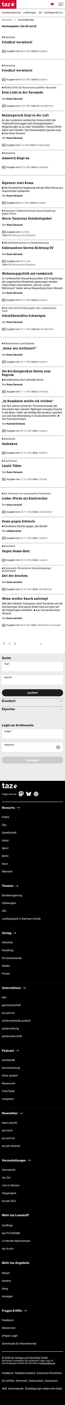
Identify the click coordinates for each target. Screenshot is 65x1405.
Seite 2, (39, 167)
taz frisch (7, 1130)
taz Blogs (7, 1225)
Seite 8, (39, 51)
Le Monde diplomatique (16, 1240)
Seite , (39, 430)
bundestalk (8, 1060)
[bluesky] (28, 795)
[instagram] (36, 795)
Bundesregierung (12, 895)
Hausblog (7, 950)
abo (4, 997)
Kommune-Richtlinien (49, 1373)
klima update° (10, 1075)
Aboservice (8, 1327)
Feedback (8, 1320)
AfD (4, 910)
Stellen (6, 965)
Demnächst (8, 1169)
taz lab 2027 (9, 1201)
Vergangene (9, 1193)
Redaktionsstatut (25, 1373)
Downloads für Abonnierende (19, 1343)
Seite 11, (40, 145)
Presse (6, 973)
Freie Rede (8, 1091)
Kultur (5, 840)
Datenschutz (36, 1380)
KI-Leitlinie (8, 1380)
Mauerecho (8, 1083)
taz (9, 786)
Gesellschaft (9, 832)
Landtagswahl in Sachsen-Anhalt (21, 918)
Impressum (51, 1380)
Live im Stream (10, 1185)
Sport (5, 848)
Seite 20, (42, 105)
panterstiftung (10, 1028)
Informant (22, 1380)
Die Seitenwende (12, 958)
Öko (4, 824)
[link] (12, 13)
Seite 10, (19, 235)
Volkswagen (9, 903)
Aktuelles (7, 942)
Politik (5, 817)
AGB (4, 1388)
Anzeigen (7, 1296)
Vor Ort (6, 1177)
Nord (5, 863)
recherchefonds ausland (16, 1020)
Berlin (5, 856)
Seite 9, (38, 202)
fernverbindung (11, 1067)
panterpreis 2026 (12, 1036)
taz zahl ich (8, 1013)
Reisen (6, 1273)
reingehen (8, 1098)
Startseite (7, 20)
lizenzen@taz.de (47, 1363)
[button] (60, 4)
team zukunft (9, 1122)
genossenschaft (11, 1005)
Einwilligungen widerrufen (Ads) (43, 1388)
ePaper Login (10, 1335)
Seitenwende (16, 1388)
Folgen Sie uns (9, 794)
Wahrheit (7, 871)
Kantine (6, 1280)
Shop (5, 1288)
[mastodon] (21, 795)
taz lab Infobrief (11, 1146)
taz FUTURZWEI (11, 1233)
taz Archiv (8, 1248)
